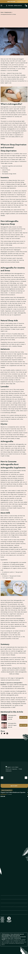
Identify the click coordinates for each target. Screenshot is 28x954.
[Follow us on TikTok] (23, 929)
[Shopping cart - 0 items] (25, 5)
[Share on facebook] (2, 733)
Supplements (8, 12)
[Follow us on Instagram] (14, 929)
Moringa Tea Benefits (17, 697)
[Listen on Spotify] (18, 929)
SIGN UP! (23, 894)
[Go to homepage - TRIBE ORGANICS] (14, 5)
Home (2, 12)
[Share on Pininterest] (7, 733)
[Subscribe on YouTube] (21, 929)
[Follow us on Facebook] (16, 929)
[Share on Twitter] (4, 733)
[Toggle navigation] (1, 5)
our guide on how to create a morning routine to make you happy (14, 699)
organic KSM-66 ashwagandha (18, 684)
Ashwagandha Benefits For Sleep (8, 14)
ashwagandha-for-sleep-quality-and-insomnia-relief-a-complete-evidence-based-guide (13, 669)
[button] (4, 794)
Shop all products (8, 764)
